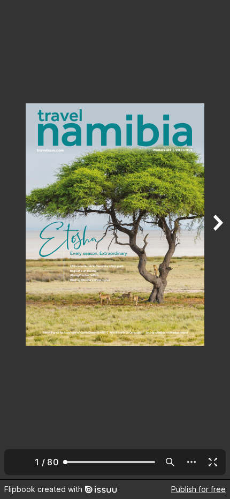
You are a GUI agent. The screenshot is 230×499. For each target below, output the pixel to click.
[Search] (170, 462)
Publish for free (198, 489)
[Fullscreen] (213, 462)
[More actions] (191, 462)
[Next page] (217, 239)
